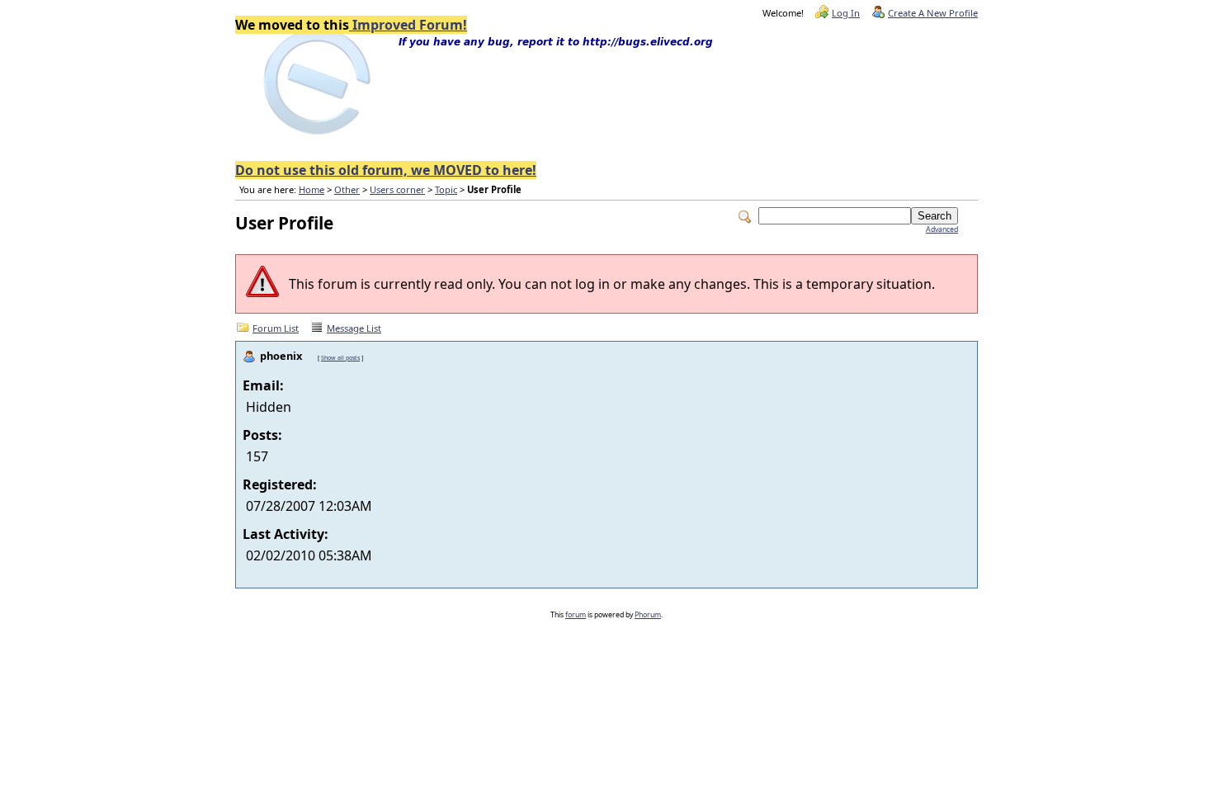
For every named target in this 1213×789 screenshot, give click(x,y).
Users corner (397, 189)
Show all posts (340, 357)
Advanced (942, 229)
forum (575, 615)
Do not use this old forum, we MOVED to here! (385, 170)
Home (311, 189)
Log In (846, 13)
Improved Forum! (408, 25)
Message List (354, 328)
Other (347, 189)
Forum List (276, 328)
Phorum (648, 615)
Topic (446, 189)
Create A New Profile (933, 13)
